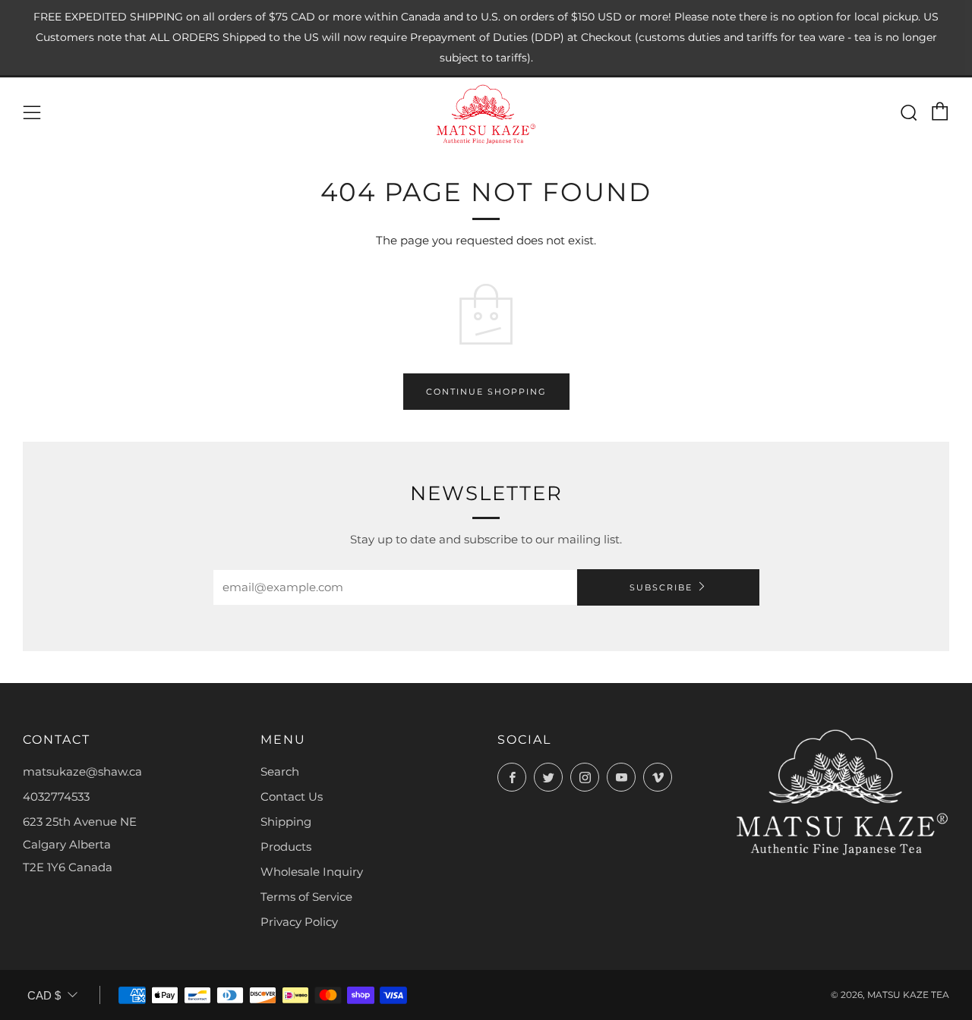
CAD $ (44, 995)
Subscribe (661, 587)
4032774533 (56, 796)
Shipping (285, 821)
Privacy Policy (299, 922)
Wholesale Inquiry (311, 871)
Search (279, 771)
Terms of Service (306, 896)
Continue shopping (486, 391)
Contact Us (291, 796)
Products (285, 846)
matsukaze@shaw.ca (82, 771)
